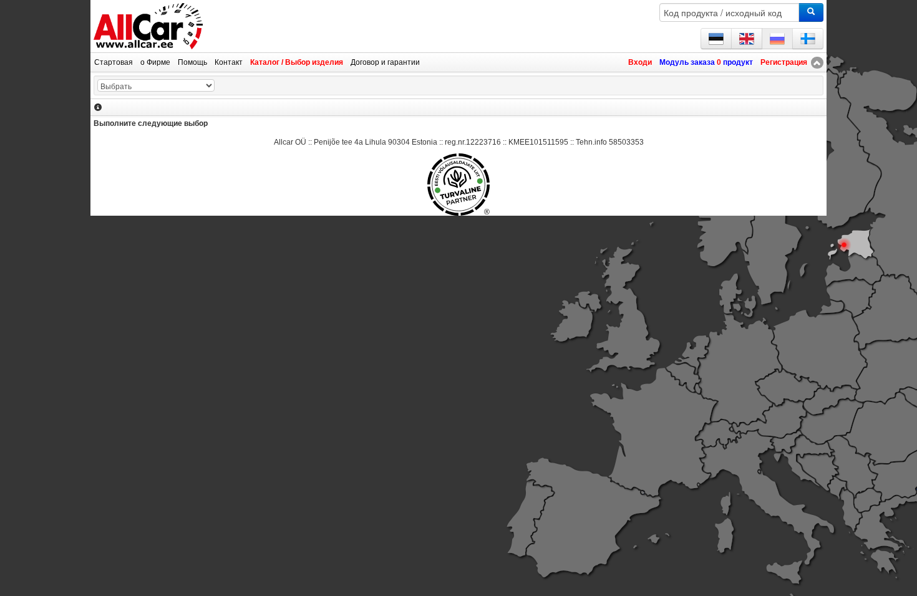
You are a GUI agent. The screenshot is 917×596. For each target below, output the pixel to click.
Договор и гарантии (385, 62)
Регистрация (783, 62)
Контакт (229, 62)
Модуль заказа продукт (706, 62)
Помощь (192, 62)
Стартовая (113, 62)
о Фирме (155, 62)
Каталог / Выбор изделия (296, 62)
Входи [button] (640, 62)
